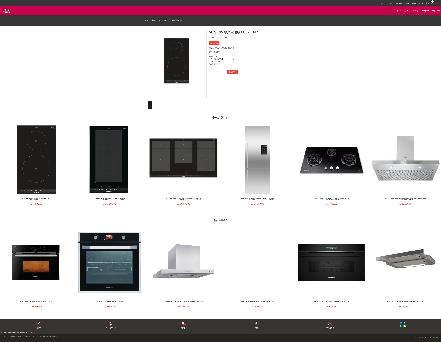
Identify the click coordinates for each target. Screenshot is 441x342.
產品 (153, 20)
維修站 (414, 3)
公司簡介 (383, 3)
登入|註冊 (437, 3)
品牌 (406, 10)
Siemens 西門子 (176, 20)
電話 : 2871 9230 (9, 336)
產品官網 (217, 52)
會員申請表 (399, 3)
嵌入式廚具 (163, 20)
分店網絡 (406, 3)
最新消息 (414, 10)
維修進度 (420, 3)
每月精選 (425, 10)
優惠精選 (436, 10)
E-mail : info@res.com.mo (25, 336)
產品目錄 (397, 10)
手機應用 (390, 3)
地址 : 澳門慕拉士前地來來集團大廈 (47, 336)
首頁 (146, 20)
